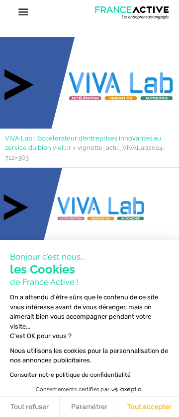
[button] (23, 11)
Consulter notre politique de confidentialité (70, 374)
